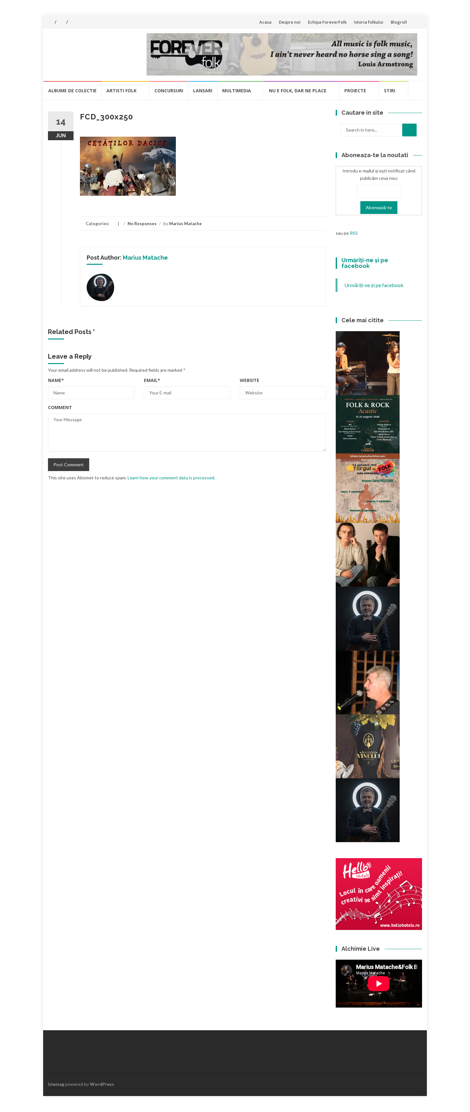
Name (56, 380)
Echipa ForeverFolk (327, 22)
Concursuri (168, 91)
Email (152, 380)
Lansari (202, 91)
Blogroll (399, 22)
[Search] (409, 130)
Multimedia (236, 91)
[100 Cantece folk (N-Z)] (368, 554)
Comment (60, 407)
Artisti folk (121, 91)
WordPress (102, 1084)
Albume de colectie (72, 91)
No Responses (142, 223)
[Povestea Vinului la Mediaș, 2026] (368, 746)
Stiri (389, 91)
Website (249, 380)
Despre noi (290, 22)
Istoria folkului (368, 22)
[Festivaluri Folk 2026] (368, 362)
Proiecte (355, 91)
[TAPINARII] (368, 618)
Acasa (265, 22)
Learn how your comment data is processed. (171, 477)
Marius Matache (185, 223)
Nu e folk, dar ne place (297, 91)
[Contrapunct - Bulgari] (368, 809)
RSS (354, 233)
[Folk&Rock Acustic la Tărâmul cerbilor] (368, 426)
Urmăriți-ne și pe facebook (364, 263)
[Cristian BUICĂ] (368, 682)
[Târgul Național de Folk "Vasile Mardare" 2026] (368, 490)
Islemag (56, 1084)
